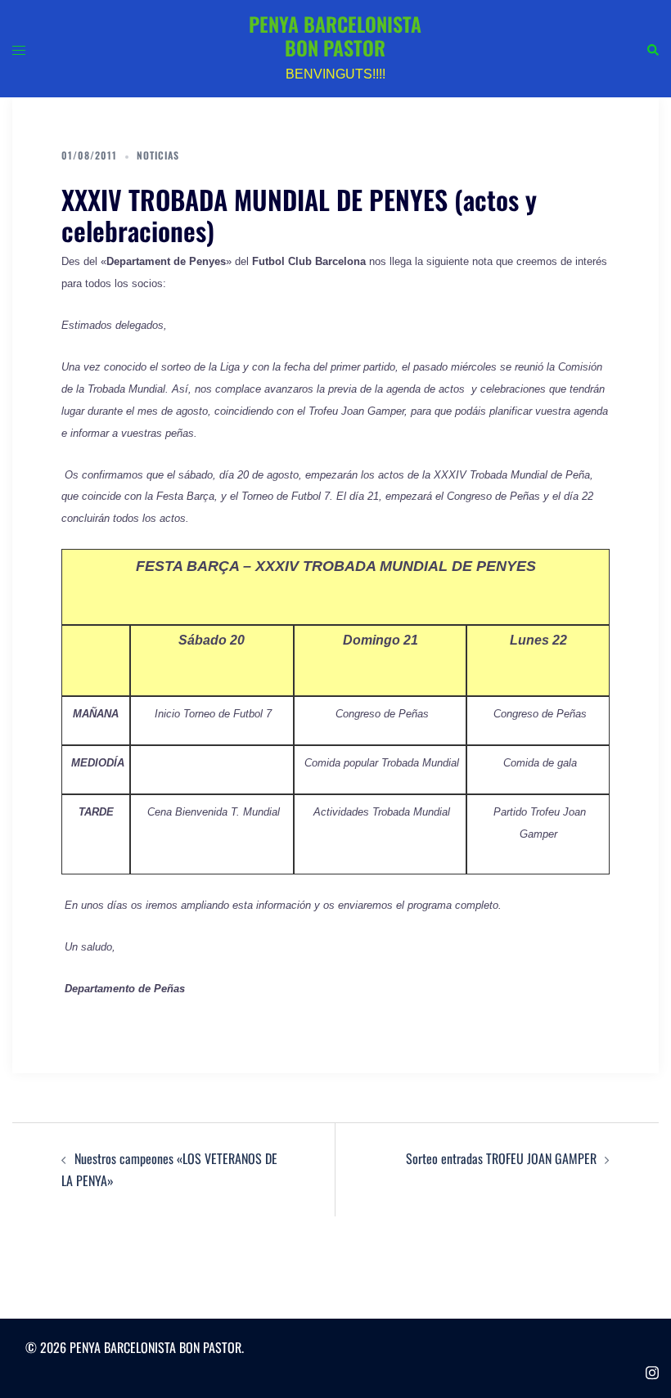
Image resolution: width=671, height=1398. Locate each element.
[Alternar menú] (18, 48)
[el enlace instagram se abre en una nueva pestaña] (652, 1368)
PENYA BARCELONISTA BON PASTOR (335, 35)
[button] (652, 49)
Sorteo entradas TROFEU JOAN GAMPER (501, 1158)
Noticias (158, 155)
